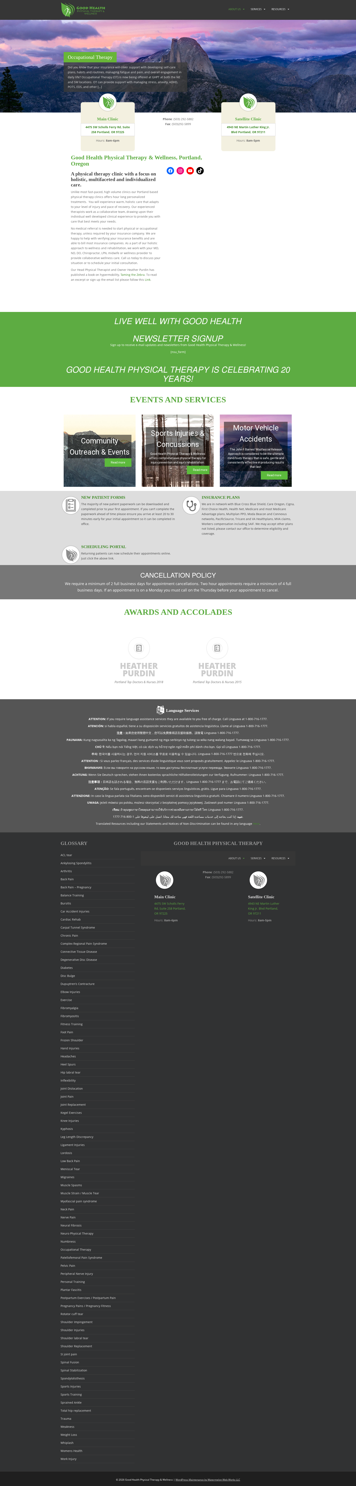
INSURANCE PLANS (221, 497)
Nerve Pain (68, 1217)
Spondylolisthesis (73, 1378)
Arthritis (66, 871)
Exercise (66, 1000)
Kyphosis (67, 1129)
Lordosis (66, 1153)
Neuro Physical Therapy (77, 1233)
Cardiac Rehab (71, 919)
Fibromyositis (70, 1016)
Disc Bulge (68, 976)
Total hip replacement (76, 1411)
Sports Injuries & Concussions (178, 439)
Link (147, 280)
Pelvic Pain (68, 1266)
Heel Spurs (68, 1064)
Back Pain (67, 879)
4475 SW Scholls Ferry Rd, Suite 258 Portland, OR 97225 (107, 129)
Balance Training (72, 895)
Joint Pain (67, 1097)
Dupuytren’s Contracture (78, 984)
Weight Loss (69, 1435)
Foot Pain (67, 1032)
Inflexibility (68, 1080)
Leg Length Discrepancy (77, 1137)
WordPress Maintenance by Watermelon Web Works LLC (208, 1479)
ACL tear (66, 855)
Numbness (68, 1241)
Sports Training (71, 1394)
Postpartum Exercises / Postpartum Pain (88, 1298)
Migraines (67, 1177)
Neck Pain (67, 1209)
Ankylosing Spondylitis (76, 863)
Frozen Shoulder (72, 1040)
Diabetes (67, 968)
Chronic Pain (69, 935)
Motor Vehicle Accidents (256, 433)
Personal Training (73, 1282)
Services (256, 9)
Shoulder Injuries (72, 1330)
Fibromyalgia (69, 1008)
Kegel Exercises (71, 1113)
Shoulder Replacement (76, 1346)
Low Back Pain (70, 1161)
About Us (234, 9)
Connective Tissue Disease (79, 952)
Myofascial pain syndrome (79, 1201)
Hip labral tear (71, 1072)
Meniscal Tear (70, 1169)
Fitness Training (72, 1024)
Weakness (67, 1427)
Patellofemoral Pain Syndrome (81, 1258)
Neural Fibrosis (71, 1225)
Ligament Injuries (73, 1145)
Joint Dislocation (72, 1088)
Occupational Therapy (76, 1249)
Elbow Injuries (70, 992)
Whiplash (67, 1443)
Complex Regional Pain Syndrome (84, 944)
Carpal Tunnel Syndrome (78, 927)
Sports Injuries (71, 1386)
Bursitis (66, 903)
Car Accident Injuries (75, 911)
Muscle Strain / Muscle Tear (80, 1193)
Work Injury (68, 1459)
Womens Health (71, 1451)
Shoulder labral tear (74, 1338)
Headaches (68, 1056)
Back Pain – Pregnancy (76, 887)
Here (256, 824)
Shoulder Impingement (77, 1322)
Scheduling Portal (103, 546)
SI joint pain (69, 1354)
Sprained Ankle (71, 1402)
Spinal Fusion (70, 1362)
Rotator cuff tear (72, 1314)
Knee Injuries (70, 1121)
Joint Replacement (73, 1105)
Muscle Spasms (71, 1185)
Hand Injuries (70, 1048)
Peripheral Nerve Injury (77, 1274)
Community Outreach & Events (100, 446)
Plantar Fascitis (71, 1290)
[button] (100, 451)
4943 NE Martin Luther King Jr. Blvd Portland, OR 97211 (248, 129)
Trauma (66, 1419)
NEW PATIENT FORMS (103, 497)
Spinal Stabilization (74, 1370)
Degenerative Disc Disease (79, 960)
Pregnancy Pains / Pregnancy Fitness (86, 1306)
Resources (279, 9)
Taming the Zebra (133, 275)
